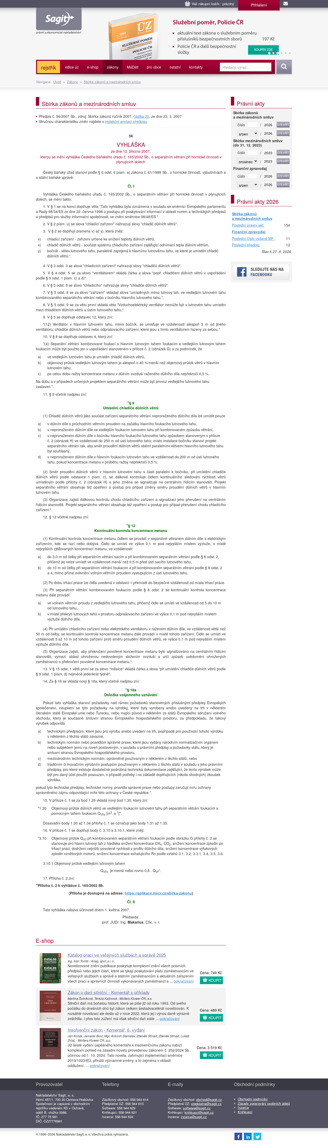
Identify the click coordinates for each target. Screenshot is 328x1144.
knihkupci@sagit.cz (199, 1112)
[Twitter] (257, 1136)
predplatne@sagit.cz (206, 1103)
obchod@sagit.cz (209, 1099)
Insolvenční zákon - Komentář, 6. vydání (106, 1029)
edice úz (72, 67)
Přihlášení (259, 4)
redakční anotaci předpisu (126, 121)
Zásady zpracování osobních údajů (264, 1103)
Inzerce (243, 1107)
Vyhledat (283, 67)
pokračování (184, 981)
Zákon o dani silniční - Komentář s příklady (109, 992)
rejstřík (48, 67)
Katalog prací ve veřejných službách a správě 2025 (117, 955)
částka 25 (141, 116)
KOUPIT (215, 980)
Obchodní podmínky (253, 1099)
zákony (112, 67)
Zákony (72, 81)
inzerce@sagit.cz (194, 1116)
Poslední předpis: (246, 245)
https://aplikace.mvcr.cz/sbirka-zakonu (158, 893)
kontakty (196, 67)
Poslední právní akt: (248, 225)
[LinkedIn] (248, 1136)
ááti (132, 67)
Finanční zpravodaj (248, 232)
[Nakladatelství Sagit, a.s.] (59, 30)
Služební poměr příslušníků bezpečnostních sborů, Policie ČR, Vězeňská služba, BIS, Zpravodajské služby (178, 18)
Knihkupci (245, 1111)
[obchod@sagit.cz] (286, 4)
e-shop (92, 67)
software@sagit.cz (197, 1108)
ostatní (175, 67)
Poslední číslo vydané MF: (253, 238)
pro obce (154, 67)
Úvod (57, 81)
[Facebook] (238, 1136)
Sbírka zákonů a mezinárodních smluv (112, 81)
